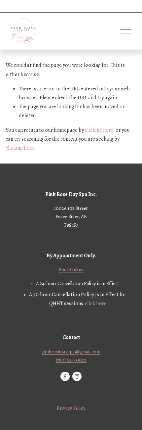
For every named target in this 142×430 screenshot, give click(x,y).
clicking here (99, 130)
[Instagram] (77, 376)
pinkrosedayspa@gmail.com (71, 351)
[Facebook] (65, 376)
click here (95, 303)
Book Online (71, 269)
